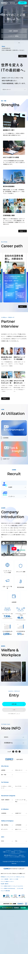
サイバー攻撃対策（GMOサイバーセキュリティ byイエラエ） (12, 886)
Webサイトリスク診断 (14, 879)
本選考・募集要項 (5, 799)
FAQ (16, 841)
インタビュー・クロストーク (6, 787)
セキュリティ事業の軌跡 (5, 890)
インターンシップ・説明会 (20, 800)
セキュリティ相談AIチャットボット (7, 881)
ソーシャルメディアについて (14, 853)
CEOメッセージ (18, 770)
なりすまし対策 (20, 888)
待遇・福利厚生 (4, 825)
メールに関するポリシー (21, 851)
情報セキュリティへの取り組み (9, 851)
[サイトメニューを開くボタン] (26, 6)
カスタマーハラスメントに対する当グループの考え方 (15, 856)
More (22, 56)
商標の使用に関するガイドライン (10, 855)
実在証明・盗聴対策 (4, 883)
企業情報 (3, 770)
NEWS (2, 841)
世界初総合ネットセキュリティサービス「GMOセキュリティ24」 (13, 876)
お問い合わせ (21, 855)
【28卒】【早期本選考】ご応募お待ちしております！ (13, 50)
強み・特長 (3, 774)
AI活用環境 (3, 813)
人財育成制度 (18, 825)
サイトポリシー (9, 850)
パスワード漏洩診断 (4, 879)
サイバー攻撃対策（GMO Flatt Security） (8, 888)
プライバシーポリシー (18, 850)
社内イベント (18, 829)
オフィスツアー (4, 829)
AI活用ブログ (18, 813)
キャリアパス (18, 786)
